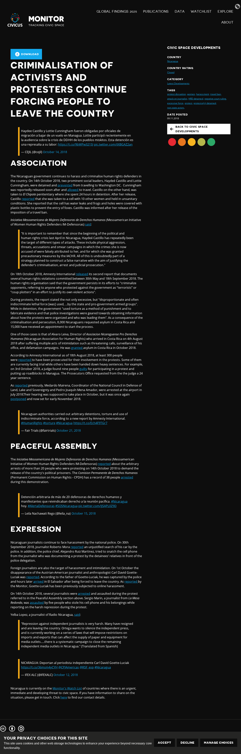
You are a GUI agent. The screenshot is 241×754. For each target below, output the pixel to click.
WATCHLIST (201, 11)
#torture (49, 423)
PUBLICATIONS (156, 11)
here (63, 697)
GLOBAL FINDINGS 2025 (117, 11)
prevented (65, 185)
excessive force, (175, 103)
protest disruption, (176, 94)
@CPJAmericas (68, 667)
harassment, (202, 94)
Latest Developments (178, 83)
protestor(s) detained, (205, 103)
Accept (164, 742)
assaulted (37, 603)
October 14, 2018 (55, 152)
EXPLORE (225, 11)
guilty (83, 369)
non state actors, (176, 107)
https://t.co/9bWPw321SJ (75, 144)
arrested (127, 477)
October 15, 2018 (84, 513)
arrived (38, 581)
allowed (73, 190)
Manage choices (218, 742)
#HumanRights (31, 423)
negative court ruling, (215, 98)
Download (30, 54)
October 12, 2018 (65, 675)
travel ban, (215, 94)
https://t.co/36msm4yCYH (39, 667)
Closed (170, 72)
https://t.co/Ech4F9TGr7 (90, 423)
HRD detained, (196, 98)
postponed (18, 399)
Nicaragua (172, 61)
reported (28, 199)
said (88, 224)
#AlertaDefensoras (41, 506)
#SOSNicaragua (66, 506)
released (82, 274)
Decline (187, 742)
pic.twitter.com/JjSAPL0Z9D (97, 506)
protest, (189, 103)
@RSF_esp (87, 667)
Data (180, 11)
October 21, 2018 (68, 430)
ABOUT (227, 22)
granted (77, 348)
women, (191, 94)
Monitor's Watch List (67, 688)
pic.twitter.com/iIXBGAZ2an (113, 144)
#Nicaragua (64, 423)
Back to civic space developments (191, 129)
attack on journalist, (177, 98)
